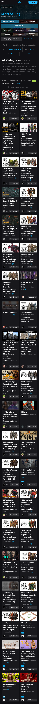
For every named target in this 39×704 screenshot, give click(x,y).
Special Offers (28, 81)
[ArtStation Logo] (19, 2)
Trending (5, 81)
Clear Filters (28, 54)
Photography (6, 39)
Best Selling (14, 81)
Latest (18, 84)
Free (12, 84)
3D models (17, 39)
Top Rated (5, 84)
